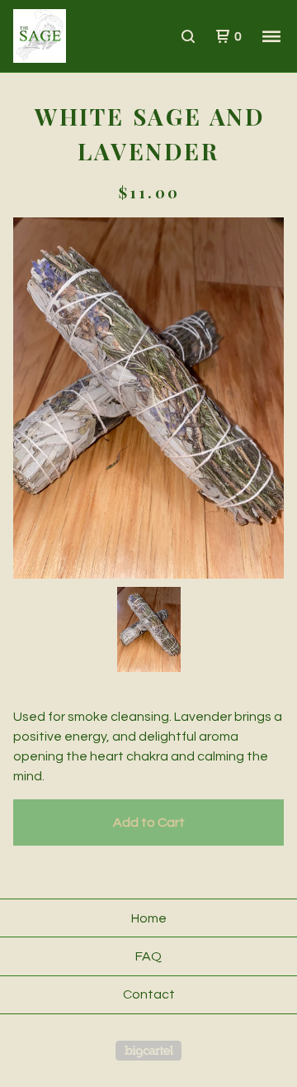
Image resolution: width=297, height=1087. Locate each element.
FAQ (148, 956)
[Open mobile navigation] (271, 36)
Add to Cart (149, 822)
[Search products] (188, 36)
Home (149, 918)
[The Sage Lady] (80, 36)
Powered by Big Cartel (149, 1051)
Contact (149, 994)
